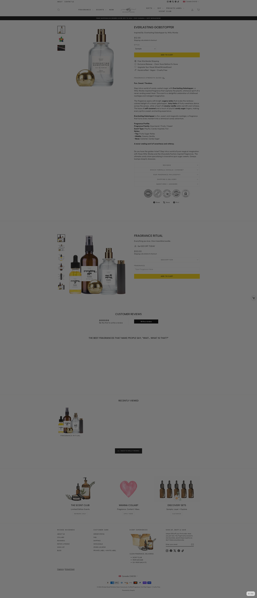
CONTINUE (109, 309)
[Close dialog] (165, 274)
